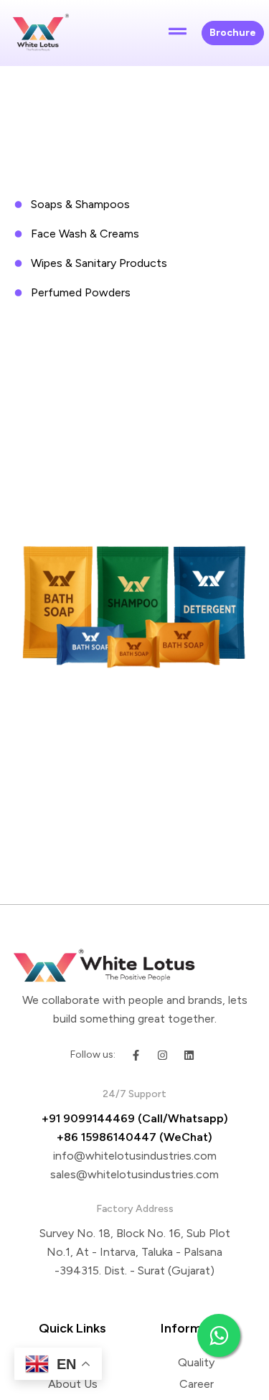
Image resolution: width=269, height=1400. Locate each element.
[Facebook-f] (136, 1055)
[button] (178, 33)
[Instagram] (162, 1055)
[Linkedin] (189, 1055)
